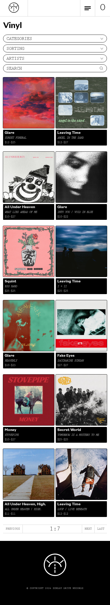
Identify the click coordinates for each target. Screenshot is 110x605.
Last (100, 528)
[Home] (14, 12)
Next (88, 528)
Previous (13, 528)
